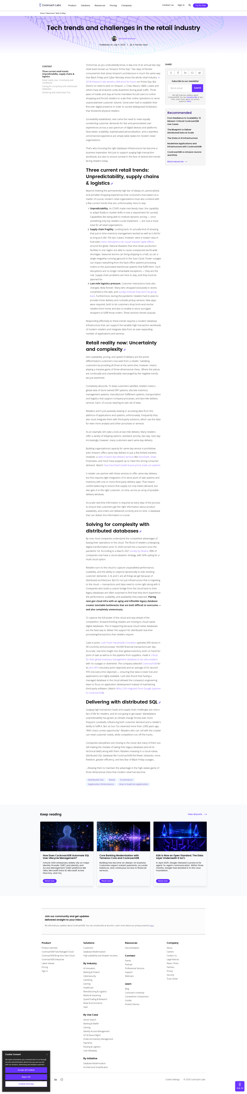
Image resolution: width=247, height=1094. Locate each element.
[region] (26, 1071)
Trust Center (172, 978)
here (152, 925)
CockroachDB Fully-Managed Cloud (58, 951)
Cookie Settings (172, 1079)
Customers (88, 947)
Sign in (45, 971)
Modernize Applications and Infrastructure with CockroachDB (184, 145)
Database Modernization (94, 951)
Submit (197, 88)
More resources (175, 161)
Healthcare (88, 987)
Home (42, 13)
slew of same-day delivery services (116, 456)
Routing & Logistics (91, 1046)
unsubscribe (192, 97)
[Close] (47, 1054)
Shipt (153, 456)
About (169, 947)
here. (189, 101)
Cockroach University (134, 992)
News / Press (172, 963)
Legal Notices (173, 959)
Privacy (170, 971)
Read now (49, 881)
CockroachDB (149, 663)
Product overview (50, 947)
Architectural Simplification (95, 1067)
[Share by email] (192, 72)
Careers (170, 951)
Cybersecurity (89, 976)
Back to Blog (60, 13)
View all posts (195, 814)
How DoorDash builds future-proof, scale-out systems (132, 465)
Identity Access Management (96, 1031)
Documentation (132, 947)
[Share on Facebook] (178, 72)
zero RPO (94, 667)
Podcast (128, 964)
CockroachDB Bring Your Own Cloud (58, 955)
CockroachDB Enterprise (53, 959)
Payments (87, 1042)
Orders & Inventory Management (98, 1039)
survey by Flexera (139, 550)
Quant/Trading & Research (95, 999)
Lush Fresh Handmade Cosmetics (118, 642)
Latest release (48, 963)
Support (129, 972)
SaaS (85, 1007)
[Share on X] (171, 72)
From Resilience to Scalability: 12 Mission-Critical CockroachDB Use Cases (184, 121)
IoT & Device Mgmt (91, 1035)
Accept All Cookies (26, 1070)
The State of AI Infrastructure (182, 138)
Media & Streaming (92, 995)
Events (128, 960)
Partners (170, 967)
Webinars (129, 976)
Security (170, 974)
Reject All (26, 1077)
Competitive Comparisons (137, 996)
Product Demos (132, 1004)
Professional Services (134, 968)
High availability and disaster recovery (100, 955)
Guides (128, 1000)
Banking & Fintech (91, 972)
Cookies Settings (26, 1084)
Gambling (87, 979)
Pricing (45, 967)
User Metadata (90, 1050)
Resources (50, 13)
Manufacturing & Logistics (95, 991)
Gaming (86, 983)
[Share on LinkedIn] (185, 72)
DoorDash (144, 456)
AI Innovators (89, 968)
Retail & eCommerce (92, 1003)
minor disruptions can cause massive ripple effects (127, 241)
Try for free (200, 5)
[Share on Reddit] (199, 72)
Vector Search (89, 1019)
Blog (127, 988)
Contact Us (172, 955)
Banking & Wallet (91, 1023)
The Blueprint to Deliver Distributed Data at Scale (180, 131)
